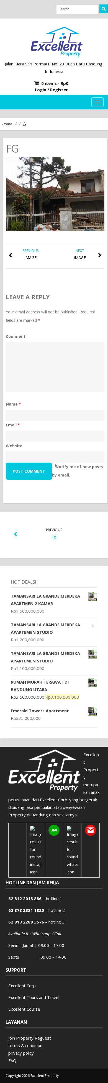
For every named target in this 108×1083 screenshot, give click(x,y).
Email (13, 425)
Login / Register (51, 89)
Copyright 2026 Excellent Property (32, 1075)
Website (14, 445)
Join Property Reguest (29, 1038)
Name (13, 404)
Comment (15, 336)
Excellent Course (24, 1009)
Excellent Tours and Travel (33, 997)
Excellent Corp (22, 985)
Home (7, 123)
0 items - (54, 83)
